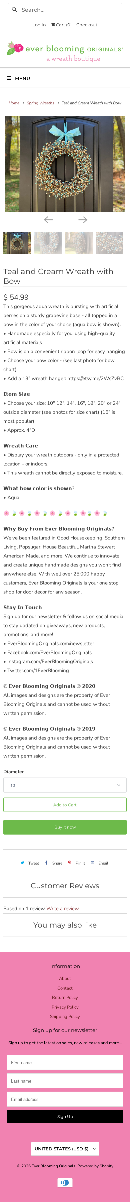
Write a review (62, 908)
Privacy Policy (65, 1007)
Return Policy (65, 998)
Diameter (13, 772)
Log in (39, 24)
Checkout (86, 24)
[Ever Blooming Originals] (65, 51)
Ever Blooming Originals (53, 1166)
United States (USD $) (62, 1148)
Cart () (63, 24)
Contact (65, 988)
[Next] (82, 219)
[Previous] (47, 219)
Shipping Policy (65, 1017)
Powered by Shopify (95, 1166)
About (65, 979)
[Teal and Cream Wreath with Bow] (65, 164)
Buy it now (65, 827)
